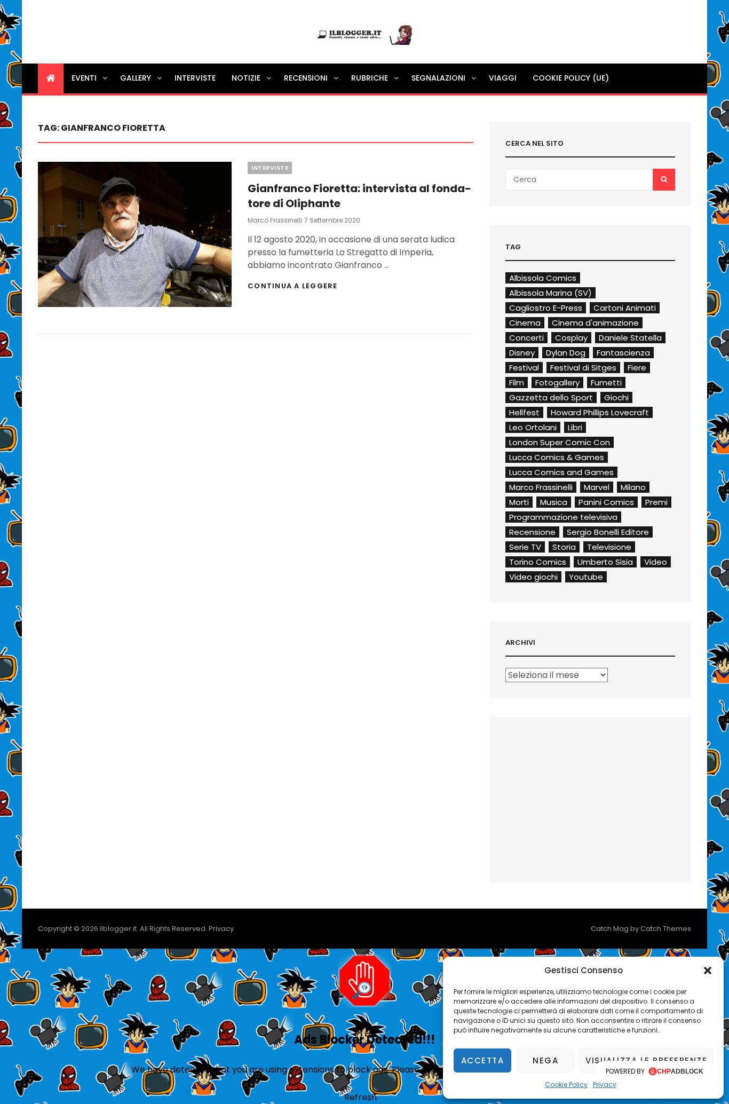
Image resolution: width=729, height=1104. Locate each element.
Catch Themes (665, 929)
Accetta (482, 1060)
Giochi (616, 397)
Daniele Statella (630, 337)
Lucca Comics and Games (561, 472)
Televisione (609, 547)
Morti (519, 502)
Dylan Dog (565, 352)
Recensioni (306, 78)
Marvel (596, 487)
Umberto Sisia (605, 561)
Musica (553, 502)
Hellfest (524, 412)
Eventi (84, 78)
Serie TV (525, 547)
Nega (545, 1060)
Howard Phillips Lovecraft (600, 412)
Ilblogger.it (118, 929)
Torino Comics (537, 561)
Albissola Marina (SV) (550, 292)
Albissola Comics (542, 277)
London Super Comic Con (559, 442)
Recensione (532, 532)
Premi (656, 502)
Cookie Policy (566, 1084)
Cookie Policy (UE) (571, 78)
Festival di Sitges (583, 367)
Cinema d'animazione (595, 322)
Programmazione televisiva (563, 517)
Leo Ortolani (533, 427)
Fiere (637, 367)
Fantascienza (623, 352)
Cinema (525, 322)
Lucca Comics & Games (556, 457)
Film (516, 382)
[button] (707, 970)
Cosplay (571, 337)
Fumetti (606, 382)
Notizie (246, 78)
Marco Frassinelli (275, 220)
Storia (564, 547)
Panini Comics (606, 502)
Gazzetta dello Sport (551, 397)
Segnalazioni (438, 78)
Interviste (195, 78)
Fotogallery (557, 382)
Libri (575, 427)
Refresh (360, 1097)
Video (655, 561)
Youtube (586, 576)
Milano (633, 487)
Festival (524, 367)
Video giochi (533, 576)
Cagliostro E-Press (545, 307)
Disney (522, 352)
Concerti (526, 337)
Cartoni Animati (624, 307)
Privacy (604, 1084)
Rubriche (369, 78)
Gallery (135, 78)
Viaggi (503, 78)
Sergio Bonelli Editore (608, 532)
